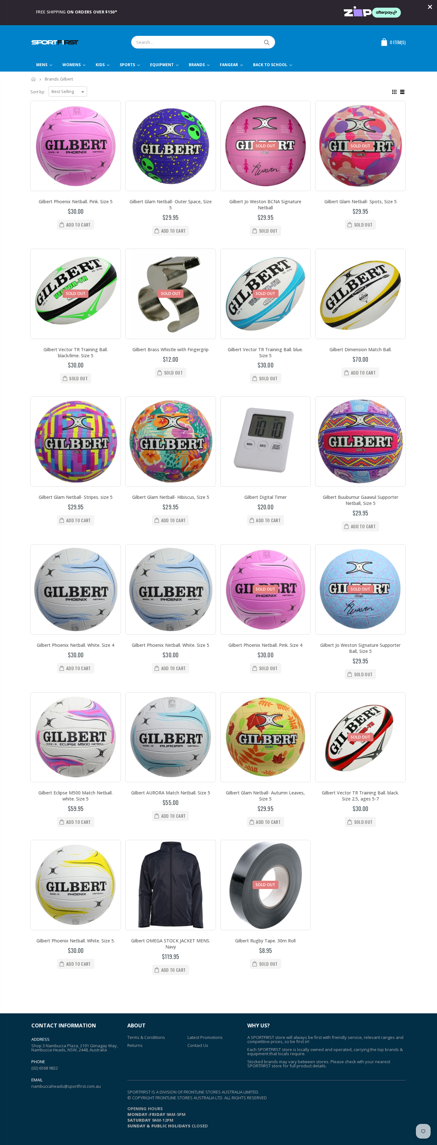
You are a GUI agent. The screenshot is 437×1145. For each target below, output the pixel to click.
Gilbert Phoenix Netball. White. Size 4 (75, 645)
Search (267, 42)
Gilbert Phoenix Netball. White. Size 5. (75, 941)
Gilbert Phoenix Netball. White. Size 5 (170, 645)
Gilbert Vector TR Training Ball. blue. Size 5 (265, 352)
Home (33, 79)
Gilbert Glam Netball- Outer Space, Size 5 (171, 204)
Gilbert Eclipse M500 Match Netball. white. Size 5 (75, 796)
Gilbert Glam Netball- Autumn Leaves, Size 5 (265, 796)
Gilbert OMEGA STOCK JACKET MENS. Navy (170, 944)
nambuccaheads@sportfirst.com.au (66, 1086)
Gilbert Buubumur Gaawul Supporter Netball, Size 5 (360, 500)
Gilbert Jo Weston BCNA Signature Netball (265, 204)
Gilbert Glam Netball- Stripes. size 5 (76, 497)
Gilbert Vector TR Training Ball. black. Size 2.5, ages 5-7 (360, 796)
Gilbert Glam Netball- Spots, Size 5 (360, 201)
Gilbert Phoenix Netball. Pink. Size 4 (265, 645)
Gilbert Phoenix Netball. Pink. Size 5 (76, 201)
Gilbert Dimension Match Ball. (361, 349)
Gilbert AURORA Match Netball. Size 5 (170, 793)
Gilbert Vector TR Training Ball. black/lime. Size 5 (76, 352)
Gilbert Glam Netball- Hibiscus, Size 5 (170, 497)
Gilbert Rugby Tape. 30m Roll (265, 941)
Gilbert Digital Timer (265, 497)
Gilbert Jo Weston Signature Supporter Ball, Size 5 (360, 648)
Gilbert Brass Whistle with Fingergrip (170, 349)
